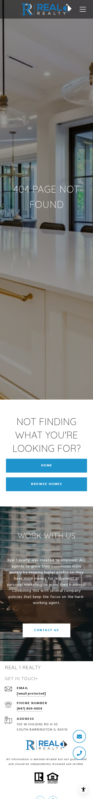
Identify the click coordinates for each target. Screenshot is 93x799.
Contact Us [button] (46, 630)
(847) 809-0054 (29, 708)
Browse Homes (46, 484)
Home (46, 465)
